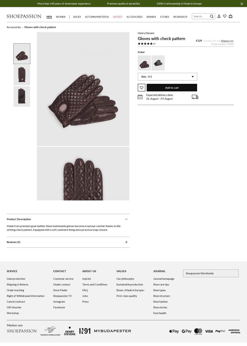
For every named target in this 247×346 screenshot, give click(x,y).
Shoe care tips (161, 284)
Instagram (59, 301)
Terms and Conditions (94, 284)
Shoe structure (161, 295)
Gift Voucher (14, 307)
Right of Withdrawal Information (25, 295)
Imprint (86, 278)
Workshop (180, 16)
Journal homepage (163, 278)
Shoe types (159, 290)
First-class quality (126, 295)
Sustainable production (129, 284)
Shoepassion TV (62, 295)
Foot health (159, 313)
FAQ (85, 290)
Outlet (117, 16)
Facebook (59, 307)
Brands (151, 16)
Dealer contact (61, 284)
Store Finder (60, 290)
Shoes (77, 16)
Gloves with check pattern (40, 27)
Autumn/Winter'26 (97, 16)
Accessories (135, 16)
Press (85, 301)
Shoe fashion (160, 301)
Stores (164, 16)
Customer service (63, 278)
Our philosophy (125, 278)
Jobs (85, 295)
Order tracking (15, 290)
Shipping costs (227, 41)
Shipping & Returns (17, 284)
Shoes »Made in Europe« (130, 290)
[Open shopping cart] (230, 16)
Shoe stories (160, 307)
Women (60, 16)
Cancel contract (16, 301)
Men (49, 16)
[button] (186, 44)
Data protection (16, 278)
